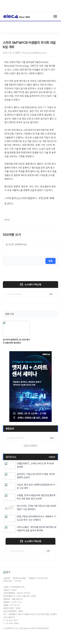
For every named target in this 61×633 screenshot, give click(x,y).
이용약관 (6, 578)
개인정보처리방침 (19, 578)
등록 (50, 261)
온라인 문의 (7, 581)
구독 (50, 294)
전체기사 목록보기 (30, 445)
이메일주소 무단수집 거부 (37, 578)
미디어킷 (18, 581)
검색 (51, 438)
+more (51, 457)
